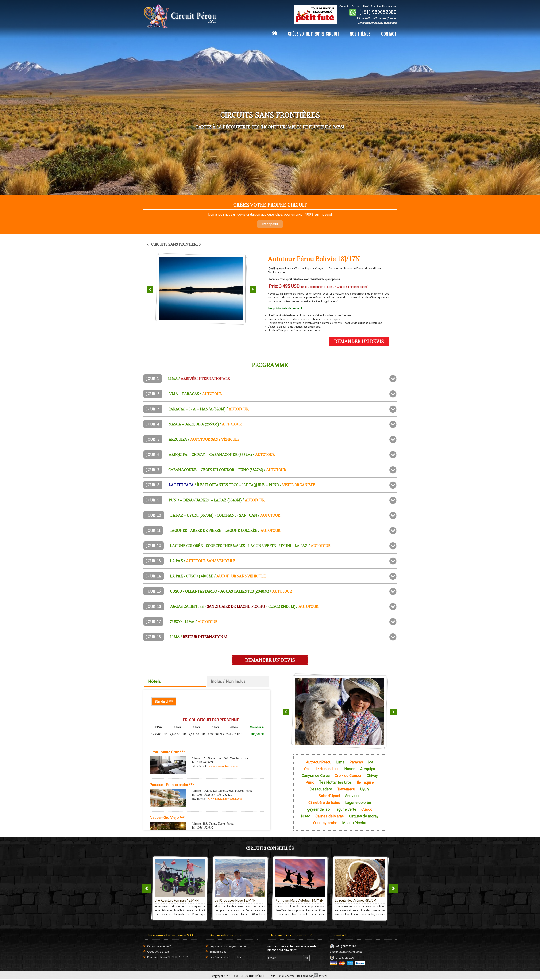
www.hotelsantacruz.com (223, 766)
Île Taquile (365, 782)
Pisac (305, 816)
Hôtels (154, 681)
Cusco (366, 809)
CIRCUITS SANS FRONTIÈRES (176, 244)
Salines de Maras (329, 816)
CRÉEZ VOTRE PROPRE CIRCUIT (313, 34)
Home (274, 33)
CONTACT (389, 34)
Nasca (349, 769)
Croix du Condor (348, 776)
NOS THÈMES (360, 34)
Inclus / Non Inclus (228, 681)
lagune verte (346, 809)
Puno (310, 782)
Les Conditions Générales (225, 957)
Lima (340, 762)
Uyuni (365, 789)
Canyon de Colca (316, 776)
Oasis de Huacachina (321, 769)
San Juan (352, 796)
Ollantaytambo (325, 823)
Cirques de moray (363, 816)
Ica (370, 762)
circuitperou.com (346, 957)
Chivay (372, 776)
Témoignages (218, 951)
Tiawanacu (346, 789)
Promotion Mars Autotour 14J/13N (239, 900)
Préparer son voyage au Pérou (228, 946)
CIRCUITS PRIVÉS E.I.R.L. (255, 976)
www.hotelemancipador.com (225, 799)
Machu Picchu (354, 823)
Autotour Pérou (318, 762)
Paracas (356, 762)
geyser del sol (319, 809)
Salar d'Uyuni (329, 796)
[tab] (270, 378)
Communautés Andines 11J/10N (357, 900)
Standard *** (165, 701)
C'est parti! (270, 224)
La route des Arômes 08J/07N (296, 900)
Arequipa (367, 769)
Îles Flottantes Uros (335, 782)
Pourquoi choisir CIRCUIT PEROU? (167, 957)
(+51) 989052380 (378, 12)
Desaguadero (321, 789)
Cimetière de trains (324, 803)
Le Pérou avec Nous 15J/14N (175, 900)
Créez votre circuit (158, 951)
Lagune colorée (358, 803)
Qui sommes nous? (159, 946)
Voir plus (209, 864)
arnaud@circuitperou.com (346, 951)
